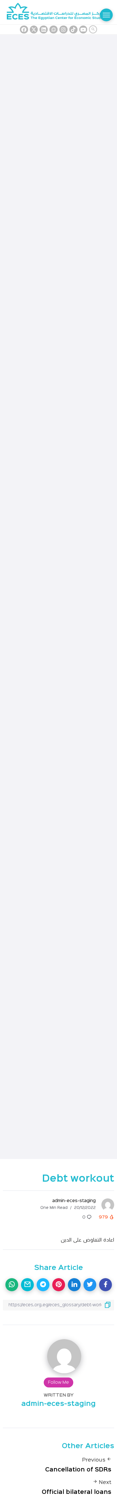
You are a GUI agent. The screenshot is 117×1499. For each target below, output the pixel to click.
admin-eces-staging (74, 1201)
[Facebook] (24, 30)
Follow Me (58, 1382)
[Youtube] (83, 30)
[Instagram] (63, 30)
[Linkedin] (43, 30)
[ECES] (58, 12)
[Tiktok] (73, 30)
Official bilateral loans (76, 1492)
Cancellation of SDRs (78, 1469)
